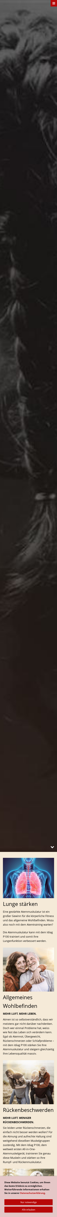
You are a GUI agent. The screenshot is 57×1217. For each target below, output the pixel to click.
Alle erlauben (28, 1209)
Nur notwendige (28, 1202)
